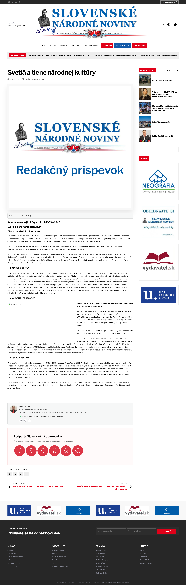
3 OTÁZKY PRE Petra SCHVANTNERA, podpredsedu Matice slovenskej (106, 55)
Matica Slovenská (169, 2)
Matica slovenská (91, 45)
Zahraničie (11, 560)
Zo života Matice (13, 563)
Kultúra (27, 79)
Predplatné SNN (122, 45)
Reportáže (55, 560)
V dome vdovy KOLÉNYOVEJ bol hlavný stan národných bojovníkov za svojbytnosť (48, 55)
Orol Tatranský (101, 570)
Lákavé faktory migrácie (161, 122)
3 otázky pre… (101, 550)
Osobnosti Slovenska (60, 566)
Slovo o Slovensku (59, 550)
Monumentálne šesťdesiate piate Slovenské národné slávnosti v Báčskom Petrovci (165, 108)
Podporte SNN (139, 45)
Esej (53, 563)
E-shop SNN (107, 45)
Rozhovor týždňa (102, 557)
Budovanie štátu (102, 566)
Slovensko (11, 550)
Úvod (44, 45)
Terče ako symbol (141, 55)
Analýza (54, 553)
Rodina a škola (101, 573)
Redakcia (63, 45)
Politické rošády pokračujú (162, 136)
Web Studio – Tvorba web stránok (119, 582)
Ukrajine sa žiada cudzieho (162, 80)
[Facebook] (29, 420)
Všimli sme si (12, 566)
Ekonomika (11, 553)
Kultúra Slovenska (103, 560)
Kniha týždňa (100, 563)
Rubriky (53, 45)
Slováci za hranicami (15, 557)
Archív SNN (75, 45)
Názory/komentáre (59, 557)
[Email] (21, 420)
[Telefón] (25, 420)
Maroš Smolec (25, 406)
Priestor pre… (101, 553)
